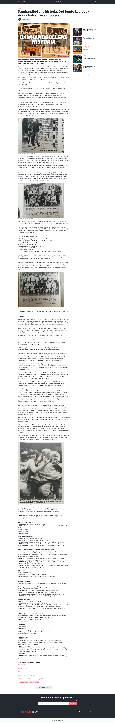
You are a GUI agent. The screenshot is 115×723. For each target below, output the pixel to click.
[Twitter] (86, 711)
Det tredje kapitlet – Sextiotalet (26, 675)
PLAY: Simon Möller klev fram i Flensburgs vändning (90, 57)
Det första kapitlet (23, 668)
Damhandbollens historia (33, 682)
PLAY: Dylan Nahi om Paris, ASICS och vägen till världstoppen (90, 31)
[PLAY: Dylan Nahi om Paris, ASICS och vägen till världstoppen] (77, 32)
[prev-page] (83, 75)
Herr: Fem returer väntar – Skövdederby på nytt (89, 39)
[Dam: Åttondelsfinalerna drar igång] (77, 50)
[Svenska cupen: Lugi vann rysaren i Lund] (77, 68)
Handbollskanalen (26, 19)
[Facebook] (83, 711)
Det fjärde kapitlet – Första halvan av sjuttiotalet (31, 679)
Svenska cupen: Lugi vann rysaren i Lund (89, 67)
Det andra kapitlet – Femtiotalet (27, 672)
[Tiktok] (90, 711)
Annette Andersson (24, 682)
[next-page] (87, 75)
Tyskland (84, 55)
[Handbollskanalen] (19, 19)
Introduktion (21, 664)
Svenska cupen (86, 37)
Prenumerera (73, 703)
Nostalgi (19, 8)
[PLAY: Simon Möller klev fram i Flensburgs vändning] (77, 59)
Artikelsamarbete (86, 28)
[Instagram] (79, 711)
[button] (95, 2)
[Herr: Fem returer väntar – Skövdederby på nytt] (77, 41)
